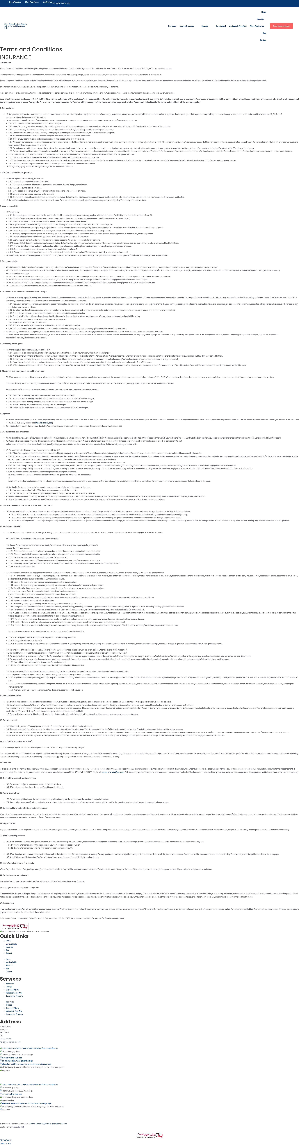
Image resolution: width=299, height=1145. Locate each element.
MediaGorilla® (18, 1127)
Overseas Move (12, 990)
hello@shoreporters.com (10, 1042)
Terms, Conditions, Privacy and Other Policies (48, 1124)
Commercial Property (14, 996)
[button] (281, 26)
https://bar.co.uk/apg (43, 423)
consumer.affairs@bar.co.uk (113, 772)
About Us (9, 947)
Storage (9, 987)
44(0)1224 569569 (63, 3)
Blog (7, 950)
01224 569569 (6, 1039)
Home (8, 941)
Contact (9, 953)
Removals (10, 984)
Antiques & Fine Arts (14, 993)
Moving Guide (11, 944)
